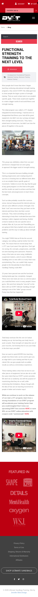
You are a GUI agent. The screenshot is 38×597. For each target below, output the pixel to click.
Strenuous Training (24, 77)
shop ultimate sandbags (19, 570)
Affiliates (19, 560)
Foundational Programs (23, 75)
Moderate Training (12, 77)
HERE (27, 408)
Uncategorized (11, 75)
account (21, 4)
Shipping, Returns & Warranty (19, 552)
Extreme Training (12, 79)
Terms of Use (19, 547)
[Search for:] (19, 36)
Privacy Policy (19, 543)
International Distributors (19, 556)
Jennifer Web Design (19, 592)
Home (3, 27)
